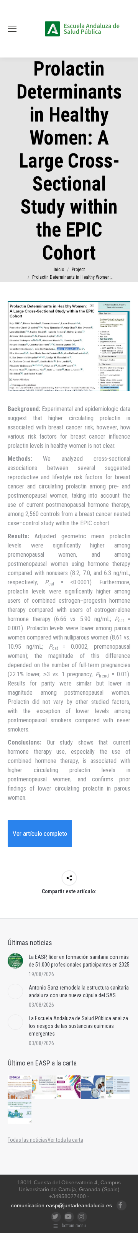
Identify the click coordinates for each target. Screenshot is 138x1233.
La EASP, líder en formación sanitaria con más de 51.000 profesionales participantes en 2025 (79, 961)
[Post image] (15, 960)
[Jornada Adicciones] (44, 1087)
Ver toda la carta (65, 1140)
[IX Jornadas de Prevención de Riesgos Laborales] (20, 1112)
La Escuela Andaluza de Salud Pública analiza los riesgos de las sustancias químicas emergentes (78, 1026)
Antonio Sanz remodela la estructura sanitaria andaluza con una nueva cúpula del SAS (79, 991)
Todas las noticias (28, 1140)
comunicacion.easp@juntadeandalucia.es (61, 1205)
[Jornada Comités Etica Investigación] (93, 1087)
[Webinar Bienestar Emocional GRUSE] (69, 1087)
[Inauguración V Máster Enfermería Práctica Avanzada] (118, 1087)
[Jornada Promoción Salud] (20, 1087)
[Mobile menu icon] (12, 28)
